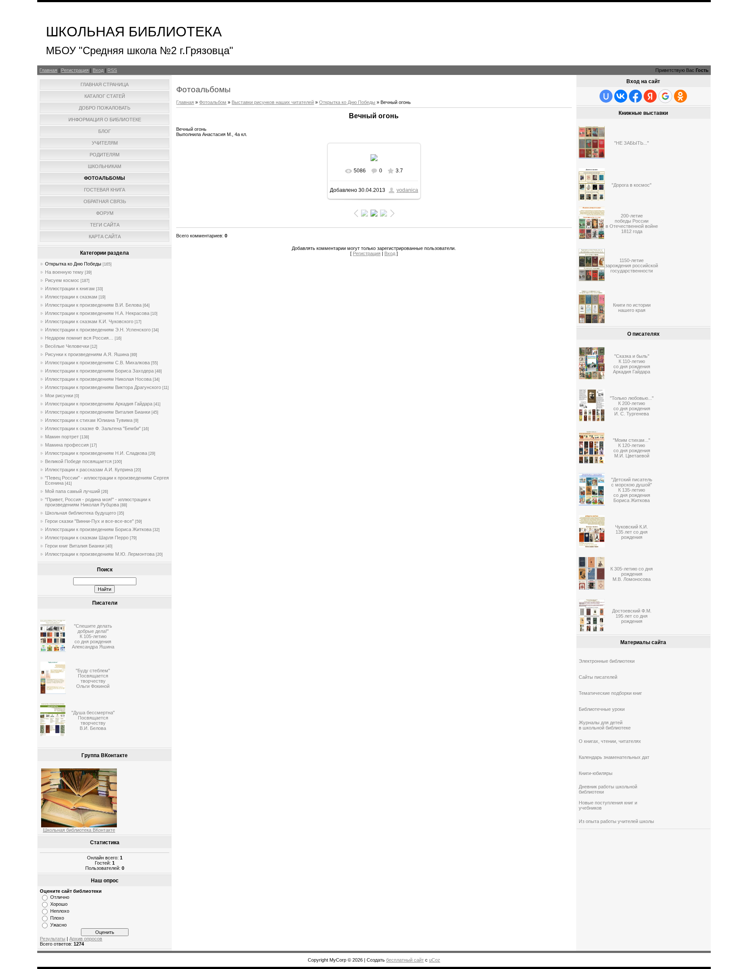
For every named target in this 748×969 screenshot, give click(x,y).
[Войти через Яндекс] (650, 96)
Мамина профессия (67, 444)
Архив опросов (85, 938)
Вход (98, 70)
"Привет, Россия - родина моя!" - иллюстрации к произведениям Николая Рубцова (98, 502)
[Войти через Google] (665, 96)
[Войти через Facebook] (635, 96)
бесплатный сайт (405, 960)
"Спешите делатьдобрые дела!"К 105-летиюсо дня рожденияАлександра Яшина (93, 636)
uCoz (434, 960)
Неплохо (59, 911)
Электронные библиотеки (607, 661)
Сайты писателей (598, 677)
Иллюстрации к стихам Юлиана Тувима (88, 420)
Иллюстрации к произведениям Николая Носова (98, 379)
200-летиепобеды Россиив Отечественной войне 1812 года (632, 223)
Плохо (57, 917)
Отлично (59, 897)
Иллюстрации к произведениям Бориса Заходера (99, 370)
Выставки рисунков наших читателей (273, 102)
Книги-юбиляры (596, 773)
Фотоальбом (212, 102)
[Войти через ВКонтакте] (620, 96)
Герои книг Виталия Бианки (74, 545)
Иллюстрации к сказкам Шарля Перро (87, 537)
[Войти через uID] (606, 96)
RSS (112, 70)
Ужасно (58, 924)
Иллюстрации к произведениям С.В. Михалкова (97, 362)
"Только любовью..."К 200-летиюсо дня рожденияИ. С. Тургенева (632, 405)
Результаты (52, 938)
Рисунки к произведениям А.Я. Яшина (87, 354)
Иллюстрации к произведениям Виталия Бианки (97, 412)
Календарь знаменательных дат (614, 757)
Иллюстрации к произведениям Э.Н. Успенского (98, 329)
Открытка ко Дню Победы (73, 263)
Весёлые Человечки (67, 346)
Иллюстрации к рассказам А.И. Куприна (89, 469)
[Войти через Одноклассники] (680, 96)
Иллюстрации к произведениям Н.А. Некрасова (97, 313)
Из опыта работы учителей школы (616, 821)
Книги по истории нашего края (632, 307)
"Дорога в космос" (631, 185)
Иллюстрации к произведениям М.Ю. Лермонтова (100, 554)
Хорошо (59, 904)
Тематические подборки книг (610, 693)
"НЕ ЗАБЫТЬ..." (631, 143)
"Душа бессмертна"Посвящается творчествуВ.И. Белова (93, 720)
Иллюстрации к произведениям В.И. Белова (93, 305)
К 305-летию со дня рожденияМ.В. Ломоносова (631, 574)
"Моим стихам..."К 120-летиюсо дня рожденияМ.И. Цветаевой (631, 448)
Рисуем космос (62, 280)
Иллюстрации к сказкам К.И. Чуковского (89, 321)
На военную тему (64, 272)
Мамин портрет (62, 436)
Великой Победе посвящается (78, 461)
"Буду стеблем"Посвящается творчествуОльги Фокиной (93, 678)
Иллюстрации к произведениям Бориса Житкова (98, 529)
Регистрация (75, 70)
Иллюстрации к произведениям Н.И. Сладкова (96, 453)
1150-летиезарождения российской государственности (631, 265)
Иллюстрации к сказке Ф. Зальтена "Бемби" (93, 428)
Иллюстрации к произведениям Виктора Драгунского (103, 387)
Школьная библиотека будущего (80, 512)
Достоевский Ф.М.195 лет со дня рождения (631, 616)
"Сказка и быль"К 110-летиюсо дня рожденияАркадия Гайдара (631, 363)
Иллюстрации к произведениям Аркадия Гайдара (98, 403)
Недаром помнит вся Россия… (79, 337)
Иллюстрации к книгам (70, 288)
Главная (48, 70)
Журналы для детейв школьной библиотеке (605, 725)
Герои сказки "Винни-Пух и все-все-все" (89, 521)
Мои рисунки (59, 395)
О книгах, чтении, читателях (610, 741)
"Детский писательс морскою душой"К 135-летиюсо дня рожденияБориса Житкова (631, 490)
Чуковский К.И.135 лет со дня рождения (631, 532)
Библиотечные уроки (602, 709)
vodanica (407, 190)
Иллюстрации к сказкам (71, 296)
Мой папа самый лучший (72, 491)
